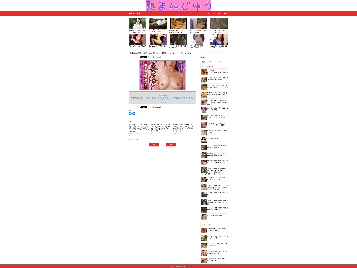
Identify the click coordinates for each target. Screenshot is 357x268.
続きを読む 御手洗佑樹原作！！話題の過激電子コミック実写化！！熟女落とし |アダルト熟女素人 (162, 99)
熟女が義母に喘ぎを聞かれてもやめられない (198, 46)
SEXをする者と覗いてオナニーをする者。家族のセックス (218, 31)
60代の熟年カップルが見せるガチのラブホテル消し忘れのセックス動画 (217, 72)
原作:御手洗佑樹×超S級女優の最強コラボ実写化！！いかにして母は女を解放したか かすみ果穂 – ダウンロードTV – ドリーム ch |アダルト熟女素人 (139, 128)
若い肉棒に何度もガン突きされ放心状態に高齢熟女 (177, 31)
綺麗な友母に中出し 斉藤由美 (137, 46)
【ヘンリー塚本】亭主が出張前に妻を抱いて (177, 46)
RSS (226, 13)
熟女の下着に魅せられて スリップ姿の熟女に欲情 (157, 30)
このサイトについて (215, 13)
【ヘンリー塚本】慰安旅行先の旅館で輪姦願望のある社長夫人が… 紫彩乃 (217, 202)
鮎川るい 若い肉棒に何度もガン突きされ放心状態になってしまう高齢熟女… (217, 87)
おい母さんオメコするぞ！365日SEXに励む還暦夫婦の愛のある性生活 (217, 155)
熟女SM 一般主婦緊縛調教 (214, 215)
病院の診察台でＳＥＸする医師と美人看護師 (198, 31)
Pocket (150, 57)
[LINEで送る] (156, 57)
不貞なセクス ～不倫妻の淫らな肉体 (157, 46)
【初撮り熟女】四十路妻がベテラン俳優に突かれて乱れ (137, 31)
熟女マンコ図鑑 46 (212, 138)
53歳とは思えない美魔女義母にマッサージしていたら (218, 46)
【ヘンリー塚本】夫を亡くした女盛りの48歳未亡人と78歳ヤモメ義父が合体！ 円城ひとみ (217, 187)
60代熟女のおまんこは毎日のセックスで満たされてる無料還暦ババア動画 (217, 102)
